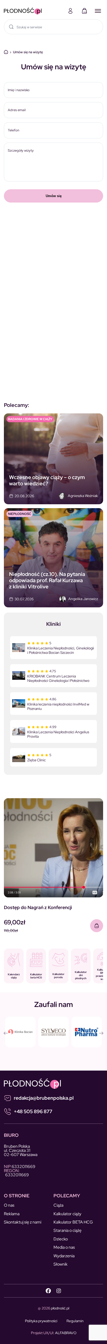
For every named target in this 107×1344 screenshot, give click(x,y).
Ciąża (58, 1205)
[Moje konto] (70, 11)
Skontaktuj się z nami (22, 1222)
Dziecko (61, 1239)
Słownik (61, 1264)
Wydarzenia (64, 1256)
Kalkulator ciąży (67, 1214)
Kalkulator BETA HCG (73, 1222)
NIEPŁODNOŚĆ (19, 514)
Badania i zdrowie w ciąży (30, 419)
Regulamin (75, 1321)
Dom (6, 52)
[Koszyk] (84, 11)
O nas (9, 1205)
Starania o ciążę (68, 1230)
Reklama (11, 1214)
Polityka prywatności (41, 1321)
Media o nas (64, 1247)
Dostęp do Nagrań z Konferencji (38, 907)
